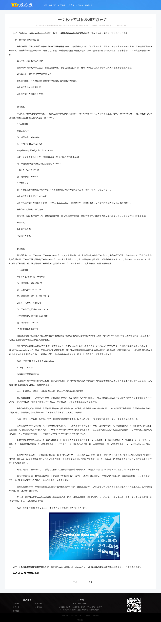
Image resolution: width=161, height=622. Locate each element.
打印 (75, 582)
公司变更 (70, 5)
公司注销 (79, 5)
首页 (45, 5)
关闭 (90, 582)
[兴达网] (24, 5)
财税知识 (88, 5)
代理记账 (61, 5)
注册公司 (52, 5)
